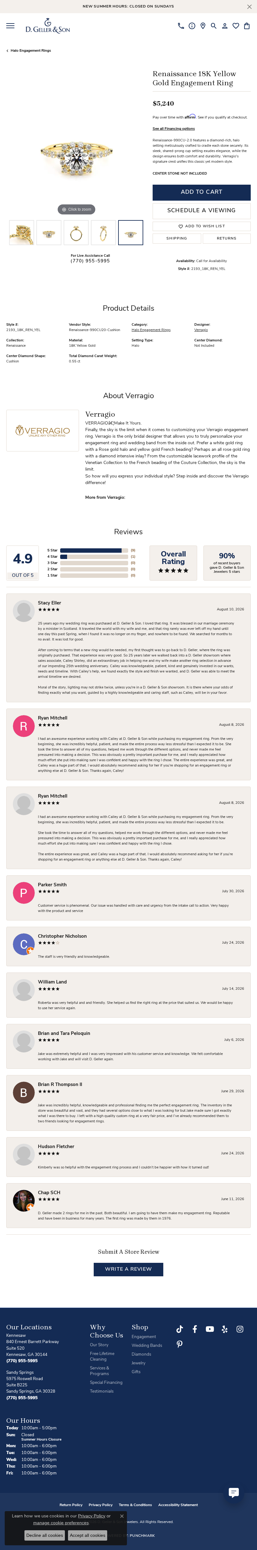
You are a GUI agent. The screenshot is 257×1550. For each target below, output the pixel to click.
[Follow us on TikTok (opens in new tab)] (179, 1329)
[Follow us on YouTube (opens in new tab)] (209, 1329)
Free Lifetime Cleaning (102, 1357)
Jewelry (138, 1363)
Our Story (99, 1345)
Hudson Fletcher (56, 1147)
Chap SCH (49, 1193)
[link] (181, 25)
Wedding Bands (147, 1346)
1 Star (52, 575)
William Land (52, 982)
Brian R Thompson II (60, 1085)
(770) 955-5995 (90, 261)
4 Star (52, 557)
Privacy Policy (101, 1505)
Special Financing (106, 1383)
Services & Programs (99, 1371)
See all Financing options (174, 129)
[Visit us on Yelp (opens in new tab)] (224, 1329)
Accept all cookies (87, 1535)
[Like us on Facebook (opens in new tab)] (194, 1329)
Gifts (136, 1372)
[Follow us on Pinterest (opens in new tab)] (179, 1344)
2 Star (52, 569)
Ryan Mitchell (52, 718)
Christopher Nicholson (62, 936)
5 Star (52, 550)
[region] (76, 147)
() (133, 550)
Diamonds (141, 1354)
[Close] (249, 7)
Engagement (144, 1337)
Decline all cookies (44, 1535)
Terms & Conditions (135, 1505)
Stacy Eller (49, 603)
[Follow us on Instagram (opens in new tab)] (239, 1329)
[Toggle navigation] (10, 25)
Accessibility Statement (178, 1505)
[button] (214, 25)
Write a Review (128, 1269)
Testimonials (101, 1391)
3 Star (52, 563)
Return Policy (71, 1505)
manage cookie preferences (61, 1522)
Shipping (176, 238)
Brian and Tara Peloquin (64, 1033)
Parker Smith (52, 885)
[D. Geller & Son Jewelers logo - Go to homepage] (48, 25)
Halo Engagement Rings (31, 51)
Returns (227, 238)
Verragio (201, 330)
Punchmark (142, 1536)
